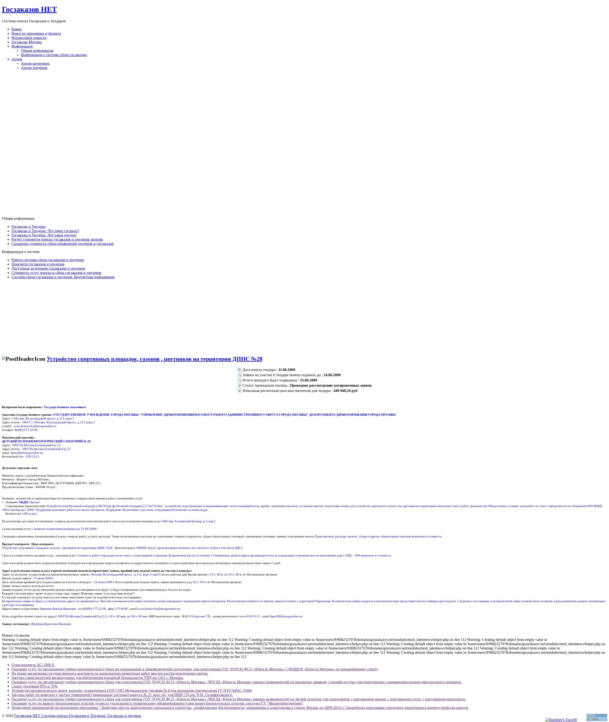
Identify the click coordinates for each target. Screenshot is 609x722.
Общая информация (37, 51)
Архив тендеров (34, 68)
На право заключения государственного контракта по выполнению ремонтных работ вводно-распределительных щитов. (109, 673)
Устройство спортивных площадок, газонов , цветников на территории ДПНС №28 (154, 359)
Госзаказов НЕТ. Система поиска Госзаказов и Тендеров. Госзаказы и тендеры (77, 716)
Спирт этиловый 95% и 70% (34, 686)
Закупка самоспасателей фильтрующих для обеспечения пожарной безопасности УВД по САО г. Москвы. (97, 678)
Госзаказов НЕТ (29, 9)
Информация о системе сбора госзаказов (54, 55)
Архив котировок (35, 63)
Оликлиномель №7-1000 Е (32, 665)
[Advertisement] (304, 145)
